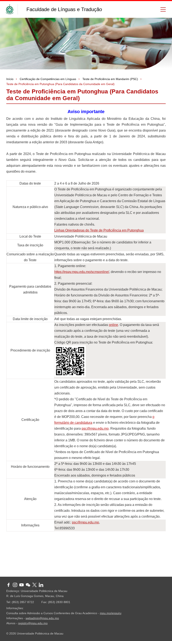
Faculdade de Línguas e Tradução (64, 9)
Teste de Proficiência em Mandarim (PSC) (110, 79)
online (113, 325)
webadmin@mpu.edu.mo (42, 618)
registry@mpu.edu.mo (33, 623)
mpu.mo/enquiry (110, 613)
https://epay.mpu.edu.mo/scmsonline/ (81, 272)
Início (9, 79)
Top (162, 631)
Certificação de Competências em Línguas (48, 79)
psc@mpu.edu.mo (95, 428)
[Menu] (161, 9)
